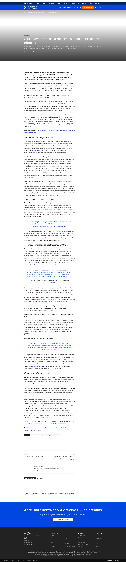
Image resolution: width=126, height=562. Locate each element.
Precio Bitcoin (81, 540)
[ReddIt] (38, 67)
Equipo (97, 536)
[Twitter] (28, 67)
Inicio (25, 12)
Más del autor (40, 478)
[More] (49, 67)
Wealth (67, 538)
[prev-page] (25, 498)
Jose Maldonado (29, 51)
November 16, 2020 (49, 283)
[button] (96, 7)
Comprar (53, 537)
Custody (67, 543)
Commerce (53, 546)
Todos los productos (70, 546)
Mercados (41, 435)
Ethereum (59, 3)
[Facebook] (25, 67)
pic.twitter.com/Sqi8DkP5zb (60, 276)
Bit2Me (38, 3)
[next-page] (27, 498)
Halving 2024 (77, 7)
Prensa (97, 541)
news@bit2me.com (28, 540)
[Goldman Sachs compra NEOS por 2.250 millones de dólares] (32, 486)
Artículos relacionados (30, 478)
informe (59, 205)
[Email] (42, 67)
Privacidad (17, 560)
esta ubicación (82, 555)
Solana (90, 3)
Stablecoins (98, 3)
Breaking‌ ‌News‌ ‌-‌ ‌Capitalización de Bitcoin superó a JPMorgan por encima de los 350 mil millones (63, 458)
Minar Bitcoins (81, 537)
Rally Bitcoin (57, 435)
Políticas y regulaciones (48, 435)
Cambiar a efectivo (82, 542)
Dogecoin (51, 3)
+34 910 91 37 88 (28, 542)
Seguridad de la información (31, 560)
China (36, 435)
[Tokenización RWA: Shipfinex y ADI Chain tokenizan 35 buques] (49, 486)
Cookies (22, 560)
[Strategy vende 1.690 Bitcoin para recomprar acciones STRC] (67, 486)
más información (45, 552)
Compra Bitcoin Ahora (63, 519)
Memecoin (66, 3)
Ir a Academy (81, 546)
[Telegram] (45, 67)
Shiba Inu (84, 3)
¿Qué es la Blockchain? (83, 544)
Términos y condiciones (9, 560)
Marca (97, 543)
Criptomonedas (67, 7)
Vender (52, 540)
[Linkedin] (35, 67)
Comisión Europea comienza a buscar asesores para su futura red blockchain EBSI (35, 457)
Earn (52, 542)
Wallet (52, 535)
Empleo (98, 546)
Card (52, 544)
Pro (66, 536)
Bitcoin (44, 3)
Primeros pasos (81, 535)
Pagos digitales (75, 3)
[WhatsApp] (32, 67)
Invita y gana (99, 538)
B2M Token (68, 541)
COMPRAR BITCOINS (88, 7)
